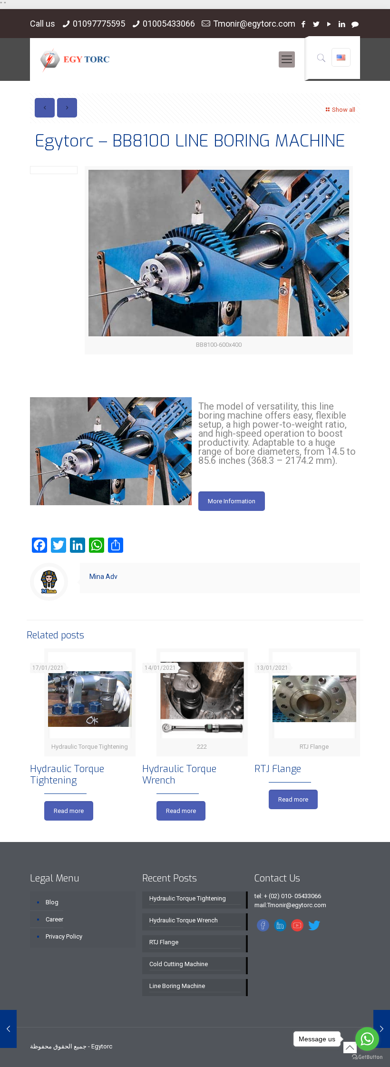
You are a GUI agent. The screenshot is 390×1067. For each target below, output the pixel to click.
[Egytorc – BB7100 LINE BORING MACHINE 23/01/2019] (8, 1029)
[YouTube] (329, 24)
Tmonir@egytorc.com (254, 24)
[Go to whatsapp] (367, 1039)
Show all (343, 109)
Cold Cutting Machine (178, 964)
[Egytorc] (74, 59)
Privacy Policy (64, 936)
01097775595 (99, 24)
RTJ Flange (277, 769)
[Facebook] (304, 24)
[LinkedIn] (342, 24)
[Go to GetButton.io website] (367, 1057)
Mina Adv (103, 576)
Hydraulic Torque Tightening (67, 775)
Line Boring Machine (177, 985)
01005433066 (169, 24)
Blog (52, 902)
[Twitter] (317, 24)
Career (54, 919)
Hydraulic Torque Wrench (179, 775)
